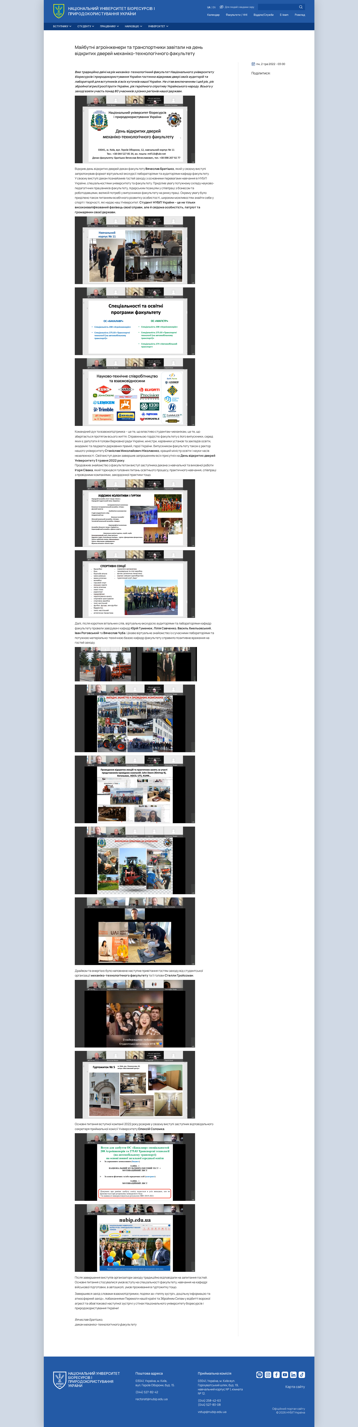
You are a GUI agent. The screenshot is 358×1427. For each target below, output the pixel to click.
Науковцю (132, 26)
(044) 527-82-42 (146, 1392)
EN (214, 7)
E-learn (284, 15)
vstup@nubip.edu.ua (212, 1412)
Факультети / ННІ (236, 15)
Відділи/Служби (264, 15)
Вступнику (60, 26)
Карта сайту (295, 1386)
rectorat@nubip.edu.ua (151, 1399)
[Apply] (301, 7)
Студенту (84, 26)
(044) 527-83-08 (209, 1405)
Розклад (300, 15)
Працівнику (108, 26)
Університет (156, 26)
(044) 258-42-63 (209, 1400)
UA (208, 7)
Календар (213, 15)
